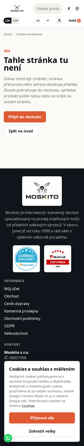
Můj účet (12, 288)
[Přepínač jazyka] (41, 20)
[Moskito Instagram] (77, 8)
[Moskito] (17, 8)
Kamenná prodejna (21, 311)
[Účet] (59, 20)
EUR (15, 20)
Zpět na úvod (21, 131)
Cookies (28, 405)
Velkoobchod (16, 333)
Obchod (11, 296)
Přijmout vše (42, 417)
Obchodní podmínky (22, 318)
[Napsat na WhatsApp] (8, 438)
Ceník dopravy (16, 303)
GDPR (9, 325)
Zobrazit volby (42, 431)
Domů (8, 34)
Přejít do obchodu (24, 116)
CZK (7, 20)
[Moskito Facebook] (68, 8)
